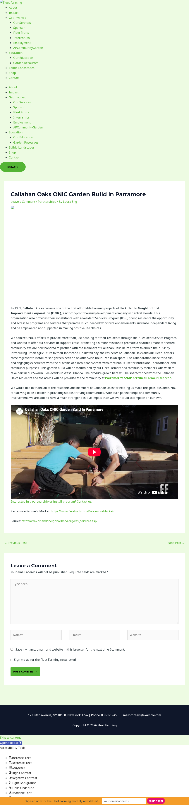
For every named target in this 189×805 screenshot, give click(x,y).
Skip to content (10, 738)
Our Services (22, 23)
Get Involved (17, 18)
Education (16, 53)
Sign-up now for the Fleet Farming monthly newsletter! (61, 801)
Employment (22, 43)
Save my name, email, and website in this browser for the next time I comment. (70, 649)
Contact (14, 78)
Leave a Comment (23, 202)
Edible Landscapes (22, 68)
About (13, 8)
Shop (12, 73)
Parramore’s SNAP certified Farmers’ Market (138, 378)
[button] (11, 743)
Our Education (23, 58)
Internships (21, 38)
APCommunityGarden (28, 48)
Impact (13, 13)
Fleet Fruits (21, 33)
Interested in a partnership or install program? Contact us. (51, 501)
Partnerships (47, 202)
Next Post (176, 543)
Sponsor (19, 28)
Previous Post (15, 543)
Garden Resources (25, 63)
